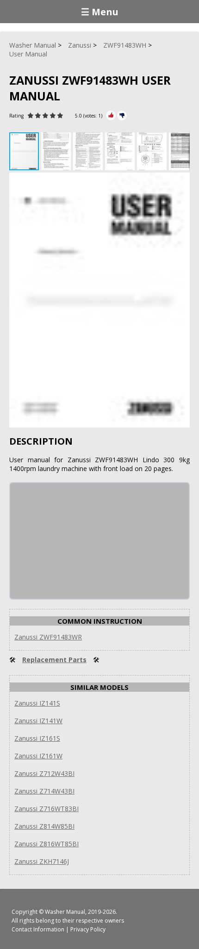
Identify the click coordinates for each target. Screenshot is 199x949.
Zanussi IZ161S (37, 738)
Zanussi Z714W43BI (44, 791)
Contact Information (38, 929)
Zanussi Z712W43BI (44, 773)
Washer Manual (65, 912)
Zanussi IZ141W (38, 720)
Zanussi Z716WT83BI (46, 808)
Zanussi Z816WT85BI (46, 843)
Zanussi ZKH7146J (41, 861)
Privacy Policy (88, 929)
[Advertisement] (79, 541)
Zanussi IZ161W (38, 755)
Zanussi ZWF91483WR (48, 637)
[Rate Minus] (122, 115)
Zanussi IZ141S (37, 703)
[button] (57, 151)
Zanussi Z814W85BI (44, 826)
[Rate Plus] (111, 115)
